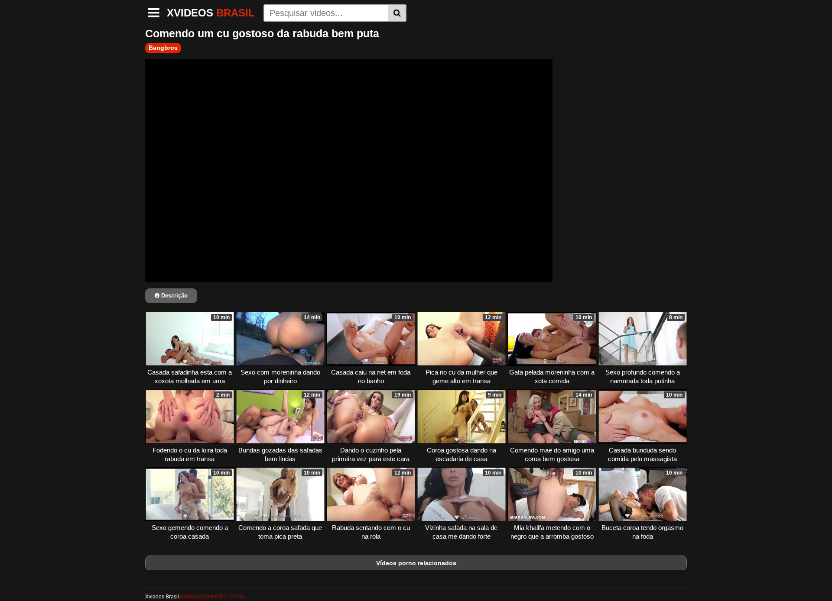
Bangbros (163, 47)
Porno (237, 597)
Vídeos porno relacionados (416, 562)
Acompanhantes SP (202, 597)
